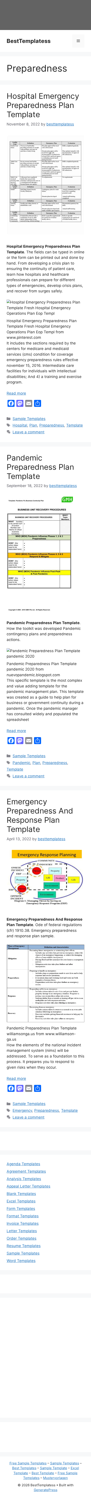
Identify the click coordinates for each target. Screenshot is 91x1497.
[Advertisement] (45, 1360)
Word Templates (21, 1261)
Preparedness (51, 425)
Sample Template (53, 1468)
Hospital (20, 425)
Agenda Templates (23, 1164)
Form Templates (21, 1208)
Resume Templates (24, 1246)
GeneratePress (45, 1490)
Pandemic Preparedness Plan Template (40, 467)
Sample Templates (29, 419)
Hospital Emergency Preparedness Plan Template (43, 105)
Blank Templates (21, 1194)
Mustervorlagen (55, 1478)
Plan (33, 425)
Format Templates (23, 1216)
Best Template (43, 1473)
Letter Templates (22, 1231)
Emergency (22, 1110)
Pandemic (21, 763)
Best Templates (24, 1468)
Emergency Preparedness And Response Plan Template (40, 815)
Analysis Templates (24, 1179)
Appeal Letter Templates (28, 1186)
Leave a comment (28, 432)
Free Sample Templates (28, 1463)
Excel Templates (21, 1201)
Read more (16, 393)
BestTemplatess (29, 41)
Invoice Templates (23, 1223)
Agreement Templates (26, 1171)
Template (74, 425)
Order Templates (21, 1238)
